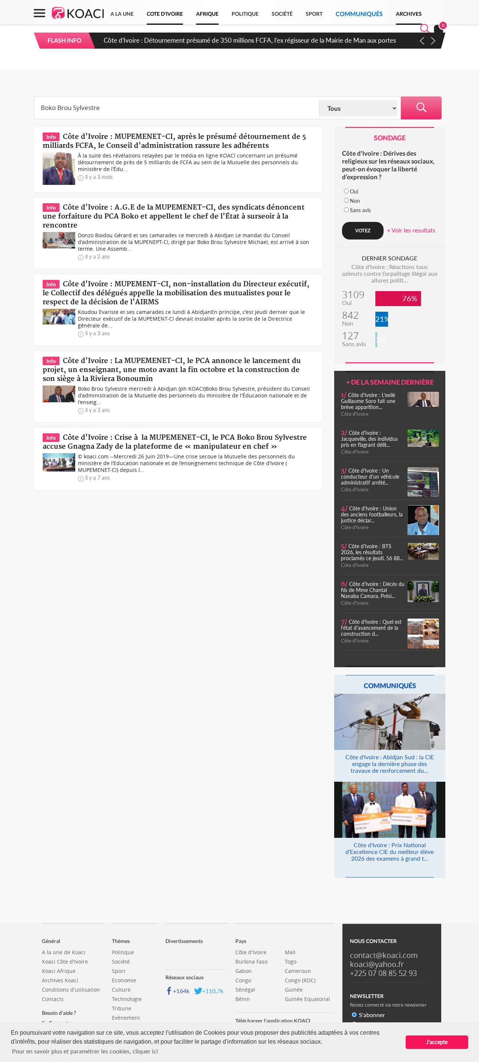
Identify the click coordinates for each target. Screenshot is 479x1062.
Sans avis (360, 210)
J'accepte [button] (437, 1042)
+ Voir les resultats (411, 230)
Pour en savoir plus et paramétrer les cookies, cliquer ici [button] (85, 1051)
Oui (354, 191)
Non (355, 201)
